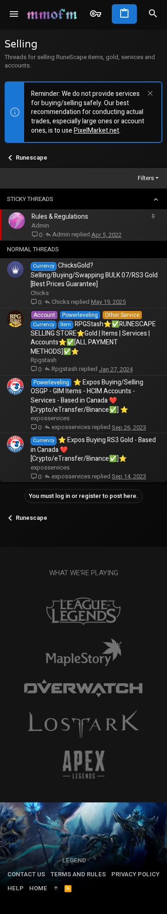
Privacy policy (135, 874)
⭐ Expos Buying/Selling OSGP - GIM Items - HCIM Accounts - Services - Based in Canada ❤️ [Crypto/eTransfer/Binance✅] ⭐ (87, 396)
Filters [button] (146, 178)
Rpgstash (44, 360)
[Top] (56, 888)
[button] (14, 14)
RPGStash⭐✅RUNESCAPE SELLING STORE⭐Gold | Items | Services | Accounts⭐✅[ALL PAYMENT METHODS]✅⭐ (93, 337)
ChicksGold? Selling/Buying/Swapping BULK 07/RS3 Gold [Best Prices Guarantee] (94, 275)
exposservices (50, 418)
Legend (74, 860)
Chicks (40, 293)
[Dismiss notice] (149, 94)
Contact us (26, 874)
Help (15, 888)
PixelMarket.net (96, 130)
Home (38, 888)
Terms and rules (78, 874)
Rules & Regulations (60, 217)
